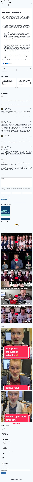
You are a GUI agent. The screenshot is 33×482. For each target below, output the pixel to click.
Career (4, 442)
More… (2, 324)
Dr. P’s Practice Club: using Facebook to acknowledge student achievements (7, 81)
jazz (3, 457)
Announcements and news (7, 441)
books (3, 462)
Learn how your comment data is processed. (20, 201)
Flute (3, 429)
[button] (16, 343)
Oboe (3, 430)
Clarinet (3, 428)
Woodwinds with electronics (6, 435)
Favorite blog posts (5, 444)
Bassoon (3, 427)
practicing (3, 454)
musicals (3, 464)
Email (13, 192)
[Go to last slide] (2, 83)
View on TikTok (17, 423)
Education (4, 443)
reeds (3, 458)
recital (3, 459)
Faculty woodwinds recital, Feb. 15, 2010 (26, 69)
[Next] (30, 83)
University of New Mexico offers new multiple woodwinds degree (24, 81)
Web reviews (4, 449)
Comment (3, 178)
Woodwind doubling (5, 434)
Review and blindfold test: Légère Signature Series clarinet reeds (7, 70)
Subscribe (3, 472)
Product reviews (5, 448)
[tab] (15, 87)
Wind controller (4, 433)
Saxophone (4, 432)
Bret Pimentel (6, 108)
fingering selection (5, 463)
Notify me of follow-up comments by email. (8, 195)
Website (24, 192)
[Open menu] (31, 3)
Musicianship (5, 447)
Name (2, 192)
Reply (30, 108)
